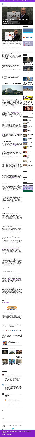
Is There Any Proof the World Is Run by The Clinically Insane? (5, 364)
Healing (16, 0)
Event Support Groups (7, 0)
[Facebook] (3, 27)
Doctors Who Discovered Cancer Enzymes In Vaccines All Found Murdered (6, 336)
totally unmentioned (6, 99)
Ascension (3, 0)
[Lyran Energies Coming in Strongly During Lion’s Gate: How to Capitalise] (25, 165)
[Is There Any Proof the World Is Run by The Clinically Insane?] (5, 361)
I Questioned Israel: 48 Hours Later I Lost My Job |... (30, 152)
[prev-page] (2, 368)
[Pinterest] (6, 27)
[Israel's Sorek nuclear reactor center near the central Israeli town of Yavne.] (12, 95)
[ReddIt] (10, 27)
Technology (23, 0)
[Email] (16, 27)
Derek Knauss (25, 64)
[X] (4, 27)
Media (18, 0)
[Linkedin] (12, 27)
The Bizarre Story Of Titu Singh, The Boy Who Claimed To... (27, 73)
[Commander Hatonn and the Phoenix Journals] (12, 361)
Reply (5, 381)
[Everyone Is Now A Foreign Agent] (5, 352)
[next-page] (3, 368)
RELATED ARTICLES (5, 348)
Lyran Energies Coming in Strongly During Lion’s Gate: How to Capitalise (30, 165)
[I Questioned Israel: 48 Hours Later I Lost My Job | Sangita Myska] (28, 108)
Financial (26, 0)
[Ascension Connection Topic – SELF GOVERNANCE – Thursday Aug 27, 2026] (19, 352)
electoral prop (13, 177)
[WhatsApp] (8, 27)
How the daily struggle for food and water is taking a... (30, 143)
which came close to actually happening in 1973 (14, 279)
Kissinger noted (14, 242)
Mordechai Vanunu (15, 105)
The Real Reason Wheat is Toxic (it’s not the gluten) (17, 336)
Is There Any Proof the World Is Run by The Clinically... (30, 135)
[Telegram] (18, 27)
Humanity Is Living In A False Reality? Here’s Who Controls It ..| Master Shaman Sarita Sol (19, 365)
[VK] (14, 27)
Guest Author (24, 84)
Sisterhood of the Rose (12, 0)
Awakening (5, 6)
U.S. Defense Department (16, 112)
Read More (28, 51)
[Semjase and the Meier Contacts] (12, 352)
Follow (32, 32)
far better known (14, 144)
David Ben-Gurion (16, 145)
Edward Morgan (5, 23)
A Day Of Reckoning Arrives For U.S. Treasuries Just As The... (27, 102)
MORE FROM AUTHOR (12, 348)
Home (2, 6)
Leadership (29, 0)
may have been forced (6, 264)
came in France (13, 156)
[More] (20, 27)
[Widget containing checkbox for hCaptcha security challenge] (8, 429)
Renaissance (20, 0)
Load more (28, 168)
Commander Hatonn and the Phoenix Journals (29, 139)
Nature (31, 0)
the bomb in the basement (12, 147)
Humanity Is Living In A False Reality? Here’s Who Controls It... (30, 161)
